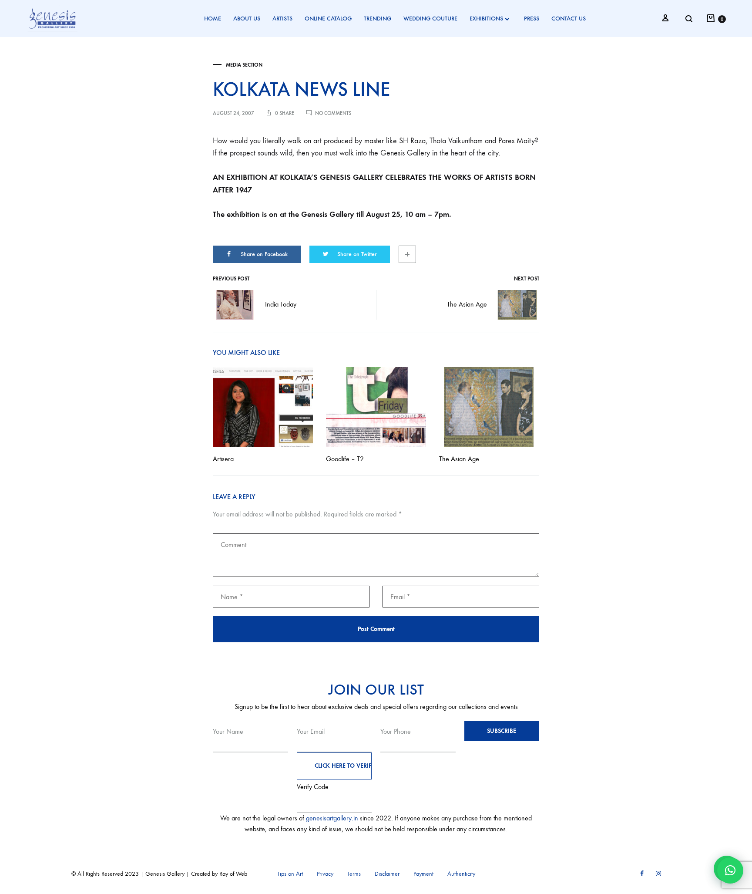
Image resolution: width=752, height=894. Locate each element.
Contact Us (568, 18)
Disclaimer (387, 873)
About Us (246, 18)
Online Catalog (328, 18)
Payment (423, 873)
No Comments (333, 113)
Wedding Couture (430, 18)
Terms (354, 873)
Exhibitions (486, 18)
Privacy (325, 873)
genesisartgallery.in (332, 818)
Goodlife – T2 (345, 459)
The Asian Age (467, 304)
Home (212, 18)
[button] (730, 870)
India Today (280, 304)
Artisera (223, 459)
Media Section (244, 65)
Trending (377, 18)
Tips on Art (290, 873)
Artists (282, 18)
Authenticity (461, 873)
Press (531, 18)
